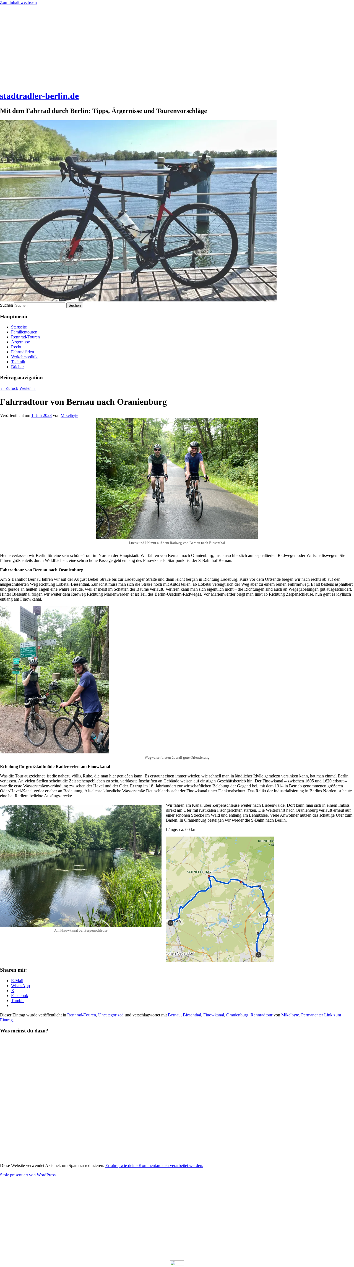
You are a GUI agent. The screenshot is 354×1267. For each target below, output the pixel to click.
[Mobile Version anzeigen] (177, 1264)
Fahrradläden (22, 351)
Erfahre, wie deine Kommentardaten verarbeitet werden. (154, 1165)
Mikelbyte (69, 415)
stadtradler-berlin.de (39, 96)
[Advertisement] (177, 46)
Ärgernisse (20, 342)
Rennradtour (261, 1015)
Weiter (27, 388)
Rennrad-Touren (25, 337)
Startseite (19, 327)
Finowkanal (213, 1015)
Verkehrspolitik (24, 356)
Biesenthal (192, 1015)
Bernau (174, 1015)
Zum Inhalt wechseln (18, 2)
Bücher (17, 366)
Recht (16, 347)
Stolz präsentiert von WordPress (28, 1175)
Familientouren (24, 332)
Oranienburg (237, 1015)
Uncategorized (111, 1015)
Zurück (9, 388)
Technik (18, 361)
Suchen (6, 305)
